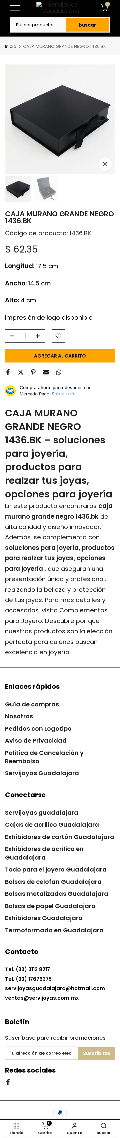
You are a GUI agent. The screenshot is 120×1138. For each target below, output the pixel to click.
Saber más (64, 393)
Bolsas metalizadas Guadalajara (56, 893)
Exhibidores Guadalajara (44, 918)
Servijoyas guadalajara (41, 812)
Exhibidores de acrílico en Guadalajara (44, 853)
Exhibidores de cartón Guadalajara (59, 837)
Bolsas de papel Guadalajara (50, 906)
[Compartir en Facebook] (8, 372)
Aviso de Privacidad (36, 740)
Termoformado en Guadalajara (54, 930)
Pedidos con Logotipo (38, 728)
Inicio (10, 46)
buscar (87, 25)
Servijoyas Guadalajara (42, 773)
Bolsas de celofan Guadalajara (53, 882)
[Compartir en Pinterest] (33, 372)
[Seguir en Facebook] (8, 1081)
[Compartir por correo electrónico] (46, 372)
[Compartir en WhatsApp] (59, 372)
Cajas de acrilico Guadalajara (52, 824)
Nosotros (19, 716)
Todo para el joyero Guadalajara (56, 869)
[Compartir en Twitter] (21, 372)
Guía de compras (32, 704)
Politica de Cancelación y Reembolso (44, 757)
